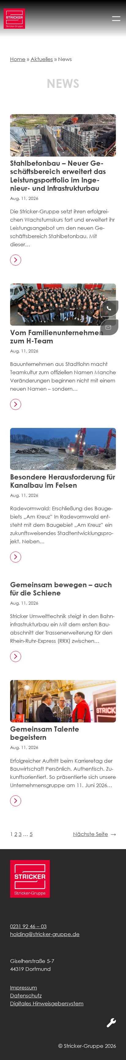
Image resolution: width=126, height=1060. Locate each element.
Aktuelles (42, 59)
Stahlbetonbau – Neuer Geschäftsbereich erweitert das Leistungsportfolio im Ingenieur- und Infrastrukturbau (58, 175)
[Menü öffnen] (116, 19)
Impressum (23, 987)
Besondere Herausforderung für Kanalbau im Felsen (62, 481)
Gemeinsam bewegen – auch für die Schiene (61, 589)
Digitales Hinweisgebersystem (46, 1003)
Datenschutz (26, 995)
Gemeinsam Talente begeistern (44, 733)
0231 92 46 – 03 (28, 926)
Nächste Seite (94, 834)
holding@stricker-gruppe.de (45, 934)
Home (17, 59)
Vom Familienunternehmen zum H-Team (56, 336)
